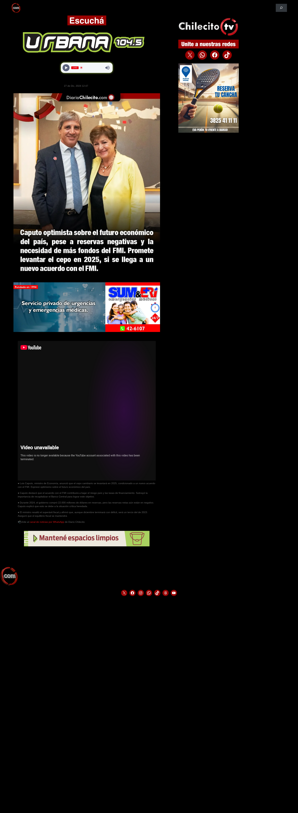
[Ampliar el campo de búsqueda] (281, 8)
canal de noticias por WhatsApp (47, 522)
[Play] (66, 67)
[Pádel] (208, 131)
